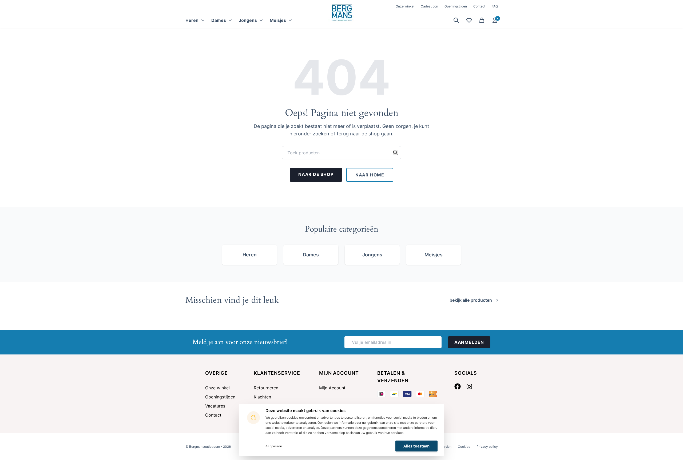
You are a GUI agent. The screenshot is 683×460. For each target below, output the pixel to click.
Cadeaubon (429, 6)
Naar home (369, 174)
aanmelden (469, 342)
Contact (479, 6)
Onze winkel (405, 6)
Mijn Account (332, 387)
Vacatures (215, 406)
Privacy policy (487, 447)
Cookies (464, 447)
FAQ (495, 6)
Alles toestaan (416, 446)
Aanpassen (273, 446)
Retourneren (266, 387)
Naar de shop (315, 174)
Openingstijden (455, 6)
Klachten (262, 397)
